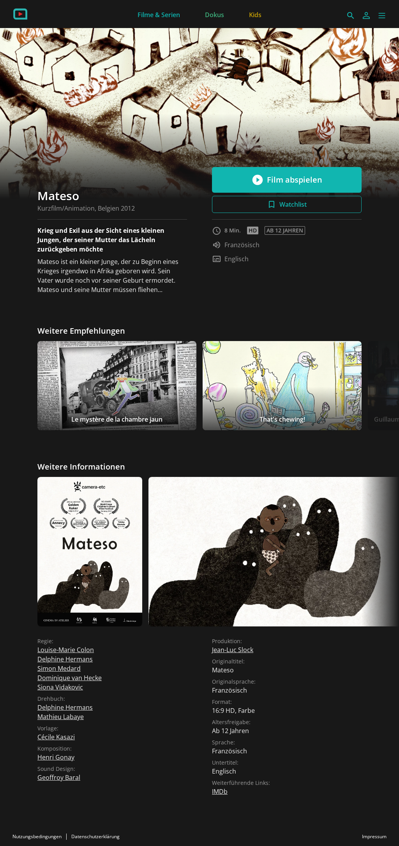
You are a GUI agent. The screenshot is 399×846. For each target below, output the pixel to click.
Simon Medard (59, 668)
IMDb (220, 791)
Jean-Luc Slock (232, 649)
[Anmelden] (366, 15)
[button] (382, 15)
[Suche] (350, 15)
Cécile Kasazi (56, 737)
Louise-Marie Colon (65, 649)
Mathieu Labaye (60, 716)
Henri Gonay (55, 757)
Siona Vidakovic (60, 687)
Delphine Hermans (65, 659)
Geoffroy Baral (58, 777)
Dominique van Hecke (69, 678)
